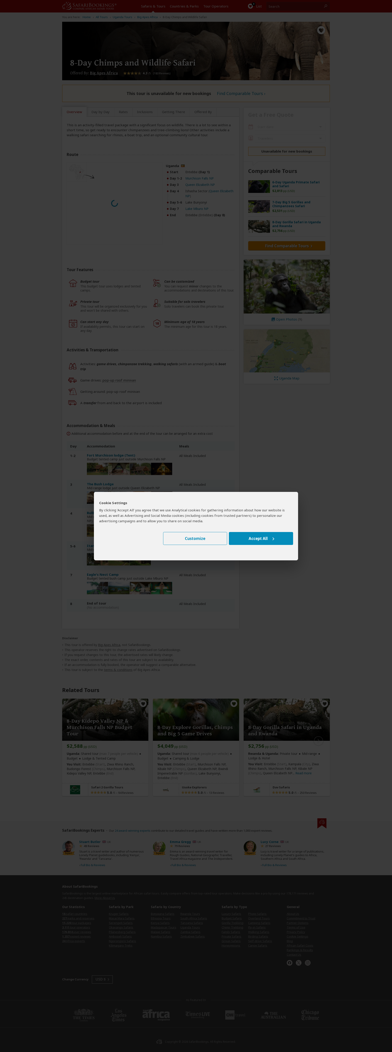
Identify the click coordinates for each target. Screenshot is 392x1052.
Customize (195, 538)
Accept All (258, 538)
